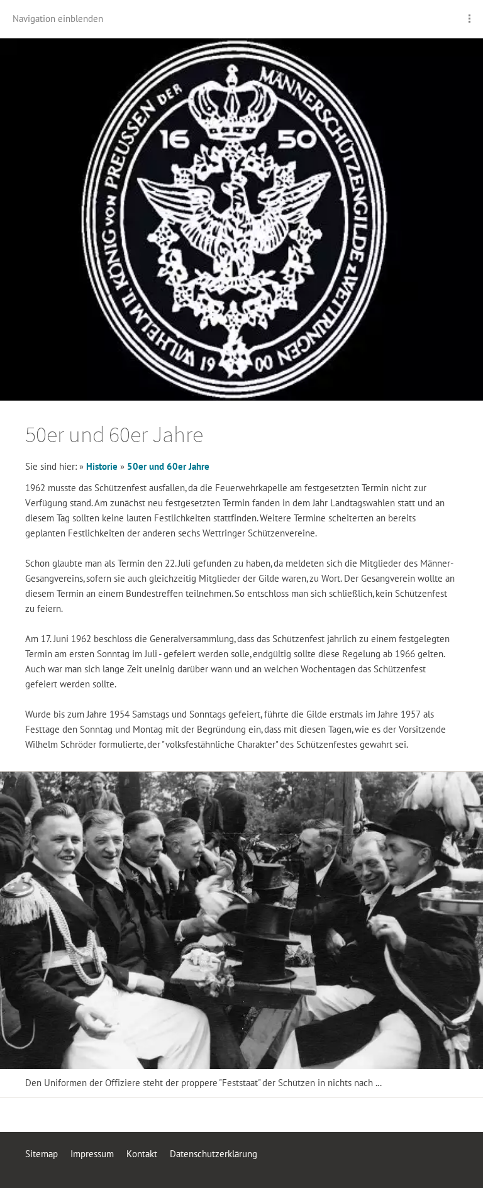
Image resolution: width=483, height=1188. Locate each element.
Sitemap (41, 1154)
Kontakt (141, 1154)
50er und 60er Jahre (168, 466)
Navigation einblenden (58, 19)
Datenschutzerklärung (213, 1154)
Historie (102, 466)
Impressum (92, 1154)
